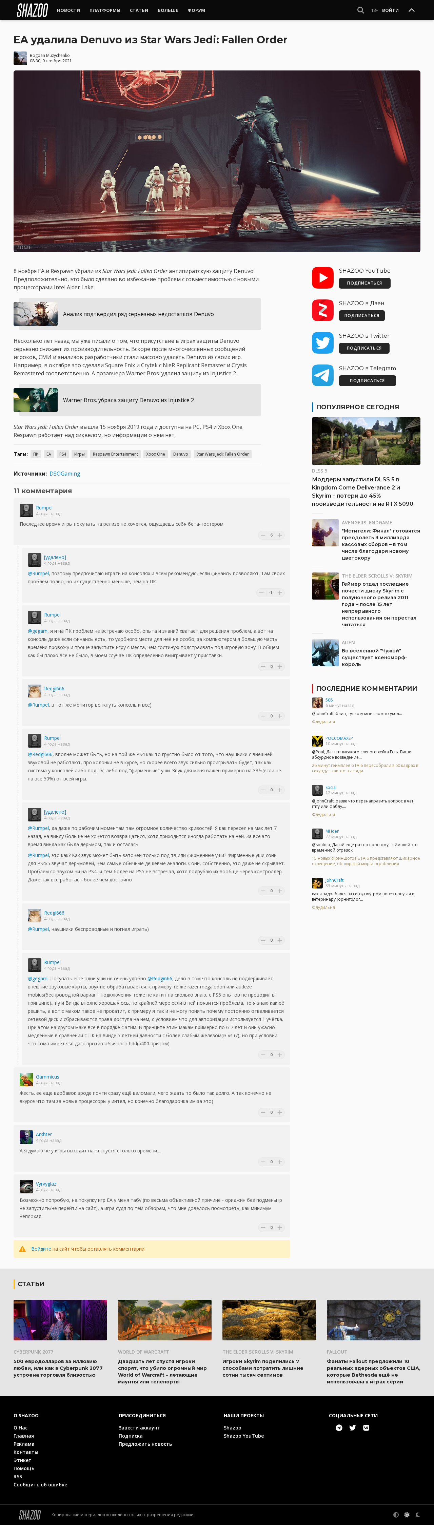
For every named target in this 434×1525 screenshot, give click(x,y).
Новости (68, 10)
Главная (24, 1436)
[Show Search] (361, 10)
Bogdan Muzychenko (50, 55)
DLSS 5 (319, 470)
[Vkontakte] (366, 1427)
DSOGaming (65, 473)
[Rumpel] (26, 510)
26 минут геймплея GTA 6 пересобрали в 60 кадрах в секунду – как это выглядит (365, 768)
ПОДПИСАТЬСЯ (364, 283)
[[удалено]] (34, 560)
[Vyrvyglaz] (26, 1186)
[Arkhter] (26, 1137)
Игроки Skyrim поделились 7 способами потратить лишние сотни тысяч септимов (262, 1368)
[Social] (317, 790)
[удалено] (55, 557)
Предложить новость (145, 1444)
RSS (18, 1476)
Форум (196, 10)
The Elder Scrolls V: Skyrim (377, 575)
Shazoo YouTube (244, 1436)
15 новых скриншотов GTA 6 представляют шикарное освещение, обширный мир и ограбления (366, 861)
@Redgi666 (40, 754)
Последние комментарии (366, 688)
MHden (332, 831)
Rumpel (44, 507)
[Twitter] (352, 1427)
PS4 (62, 454)
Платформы (105, 10)
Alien (348, 642)
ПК (35, 454)
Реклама (24, 1444)
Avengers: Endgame (367, 522)
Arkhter (44, 1134)
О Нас (20, 1427)
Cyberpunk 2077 (33, 1352)
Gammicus (47, 1076)
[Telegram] (339, 1427)
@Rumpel (38, 573)
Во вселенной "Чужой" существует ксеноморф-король (374, 657)
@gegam (37, 631)
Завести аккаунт (139, 1427)
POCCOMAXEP (339, 738)
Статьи (139, 10)
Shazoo (232, 1427)
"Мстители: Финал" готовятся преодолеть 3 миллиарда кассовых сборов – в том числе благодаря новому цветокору (381, 544)
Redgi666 (54, 688)
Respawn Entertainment (115, 454)
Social (331, 787)
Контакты (26, 1452)
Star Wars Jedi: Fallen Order (222, 454)
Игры (79, 454)
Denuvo (180, 454)
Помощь (24, 1468)
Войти (390, 10)
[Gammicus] (26, 1079)
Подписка (131, 1436)
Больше (168, 10)
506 (329, 700)
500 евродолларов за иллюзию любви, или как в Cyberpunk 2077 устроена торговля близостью (58, 1368)
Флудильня (323, 722)
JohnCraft (334, 880)
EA (48, 454)
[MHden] (317, 834)
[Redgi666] (34, 691)
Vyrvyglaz (46, 1184)
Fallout (337, 1352)
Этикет (23, 1460)
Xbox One (155, 454)
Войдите (41, 1249)
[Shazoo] (32, 10)
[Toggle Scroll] (412, 10)
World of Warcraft (143, 1352)
